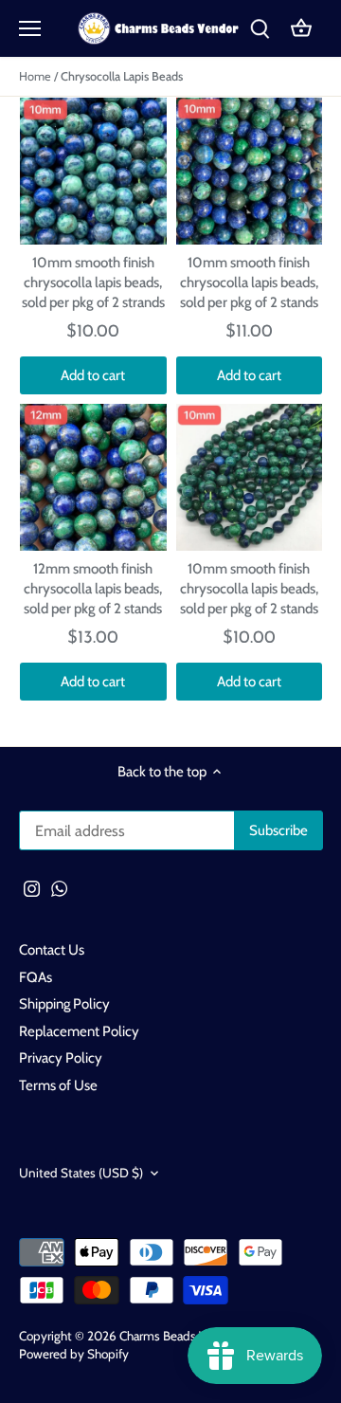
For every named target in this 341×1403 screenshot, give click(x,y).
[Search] (259, 29)
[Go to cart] (301, 29)
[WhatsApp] (59, 888)
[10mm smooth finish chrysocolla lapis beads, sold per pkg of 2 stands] (249, 171)
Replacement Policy (79, 1031)
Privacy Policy (60, 1057)
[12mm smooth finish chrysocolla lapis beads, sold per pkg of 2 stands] (93, 477)
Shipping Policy (64, 1003)
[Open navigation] (30, 28)
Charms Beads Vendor (178, 1335)
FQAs (35, 977)
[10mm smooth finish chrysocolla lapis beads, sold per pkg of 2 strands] (93, 171)
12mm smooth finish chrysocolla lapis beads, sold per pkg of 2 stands (93, 588)
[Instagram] (32, 888)
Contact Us (51, 949)
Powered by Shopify (74, 1353)
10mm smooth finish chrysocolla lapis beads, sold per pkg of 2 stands (249, 282)
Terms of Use (58, 1085)
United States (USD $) (81, 1172)
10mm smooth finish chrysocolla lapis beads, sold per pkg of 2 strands (93, 282)
